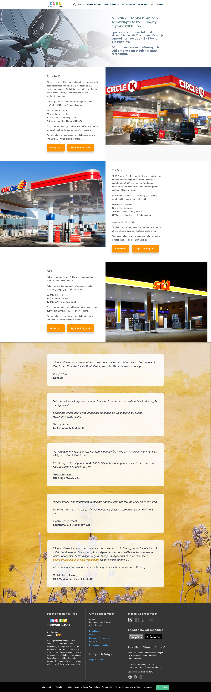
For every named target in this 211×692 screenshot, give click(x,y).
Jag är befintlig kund (80, 147)
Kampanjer (115, 4)
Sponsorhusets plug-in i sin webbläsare (76, 559)
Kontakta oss (94, 631)
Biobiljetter (91, 4)
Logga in (159, 4)
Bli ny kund (55, 147)
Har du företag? (129, 4)
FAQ (91, 634)
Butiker (81, 4)
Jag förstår (162, 687)
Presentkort (103, 4)
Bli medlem (142, 4)
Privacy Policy (95, 641)
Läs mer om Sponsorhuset (100, 638)
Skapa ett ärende (96, 659)
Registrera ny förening (98, 645)
